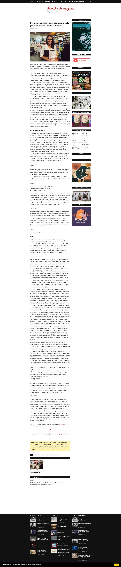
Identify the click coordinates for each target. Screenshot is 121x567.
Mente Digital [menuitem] (55, 1)
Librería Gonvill (84, 133)
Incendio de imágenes (84, 135)
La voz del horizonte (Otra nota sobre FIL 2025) (76, 143)
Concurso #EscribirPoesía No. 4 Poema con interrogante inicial (63, 538)
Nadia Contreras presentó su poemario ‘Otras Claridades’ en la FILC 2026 (76, 148)
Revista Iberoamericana (86, 140)
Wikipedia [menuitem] (47, 1)
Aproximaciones (43, 454)
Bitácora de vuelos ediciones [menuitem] (76, 1)
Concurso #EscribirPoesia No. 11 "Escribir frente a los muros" (63, 519)
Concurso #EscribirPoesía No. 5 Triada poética (63, 531)
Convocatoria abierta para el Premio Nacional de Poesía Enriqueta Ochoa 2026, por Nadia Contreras (63, 551)
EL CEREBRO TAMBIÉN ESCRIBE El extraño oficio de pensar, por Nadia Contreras (42, 551)
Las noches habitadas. (51, 454)
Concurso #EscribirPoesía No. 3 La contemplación (63, 526)
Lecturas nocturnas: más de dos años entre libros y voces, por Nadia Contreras (42, 545)
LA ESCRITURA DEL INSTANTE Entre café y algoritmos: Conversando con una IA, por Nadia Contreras (84, 548)
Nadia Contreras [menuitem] (39, 1)
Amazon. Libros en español (75, 134)
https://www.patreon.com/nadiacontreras (57, 434)
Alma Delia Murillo (37, 454)
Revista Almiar (74, 138)
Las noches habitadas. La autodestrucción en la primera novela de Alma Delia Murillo (36, 471)
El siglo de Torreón (64, 424)
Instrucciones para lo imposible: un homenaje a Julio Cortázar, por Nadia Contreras (43, 525)
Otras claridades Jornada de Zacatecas (86, 148)
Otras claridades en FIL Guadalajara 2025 (85, 145)
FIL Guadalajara (74, 140)
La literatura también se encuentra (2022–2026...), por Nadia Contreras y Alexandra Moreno (43, 538)
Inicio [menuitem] (31, 1)
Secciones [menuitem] (63, 1)
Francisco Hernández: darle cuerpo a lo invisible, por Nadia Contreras (42, 531)
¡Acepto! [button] (116, 564)
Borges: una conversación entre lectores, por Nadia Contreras (42, 518)
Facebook (51, 446)
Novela (57, 454)
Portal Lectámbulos (85, 138)
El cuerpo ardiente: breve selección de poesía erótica (62, 544)
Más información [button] (37, 564)
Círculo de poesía (85, 142)
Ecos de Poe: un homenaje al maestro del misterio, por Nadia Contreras (84, 540)
